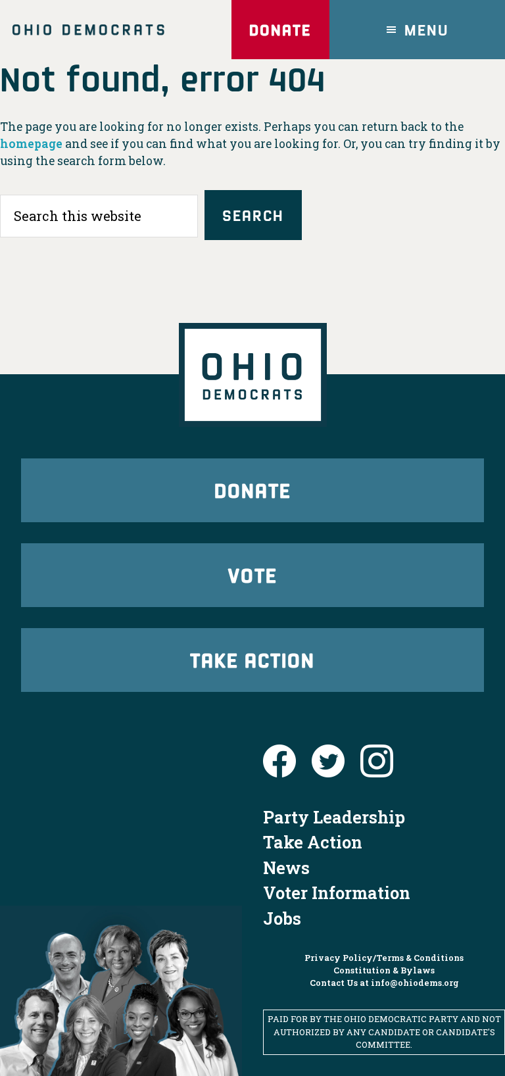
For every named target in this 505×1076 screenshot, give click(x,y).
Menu (426, 29)
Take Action (252, 659)
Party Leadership (334, 817)
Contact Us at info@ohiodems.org (384, 982)
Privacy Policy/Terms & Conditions (384, 957)
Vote (252, 574)
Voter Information (336, 892)
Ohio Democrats (88, 29)
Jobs (282, 918)
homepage (31, 143)
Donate (280, 29)
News (286, 867)
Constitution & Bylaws (384, 970)
